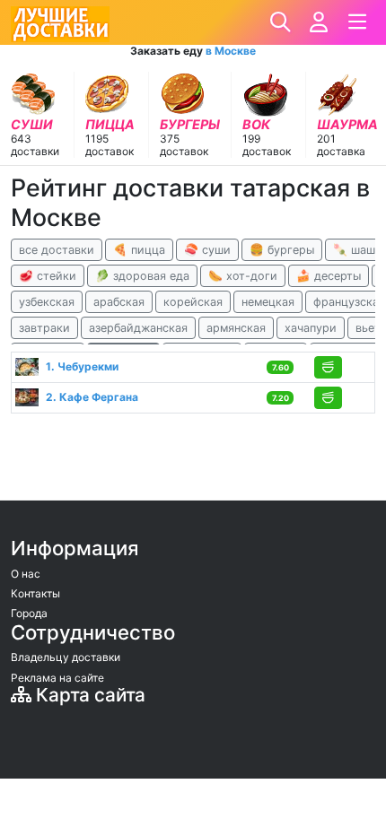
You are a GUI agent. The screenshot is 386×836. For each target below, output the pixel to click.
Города (29, 613)
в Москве (231, 50)
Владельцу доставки (65, 657)
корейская (193, 302)
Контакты (35, 593)
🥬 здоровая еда (142, 276)
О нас (25, 573)
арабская (119, 302)
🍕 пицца (139, 250)
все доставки (56, 250)
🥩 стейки (47, 276)
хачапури (311, 328)
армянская (236, 328)
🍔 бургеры (282, 250)
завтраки (44, 328)
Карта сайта (88, 695)
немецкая (267, 302)
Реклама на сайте (57, 677)
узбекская (47, 302)
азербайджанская (138, 328)
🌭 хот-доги (242, 276)
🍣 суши (207, 250)
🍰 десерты (328, 276)
